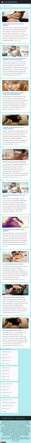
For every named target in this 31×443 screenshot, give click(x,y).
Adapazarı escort (6, 352)
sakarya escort (6, 395)
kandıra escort (6, 379)
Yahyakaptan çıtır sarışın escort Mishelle (14, 230)
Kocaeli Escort (11, 2)
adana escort (15, 441)
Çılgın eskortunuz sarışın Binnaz (14, 297)
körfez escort (5, 389)
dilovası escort (6, 370)
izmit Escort (20, 418)
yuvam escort (5, 408)
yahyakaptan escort (7, 405)
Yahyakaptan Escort (7, 6)
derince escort (6, 368)
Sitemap (4, 411)
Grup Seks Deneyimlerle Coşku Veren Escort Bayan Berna (13, 93)
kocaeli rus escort (7, 392)
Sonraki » (9, 349)
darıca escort (5, 363)
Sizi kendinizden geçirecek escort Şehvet (14, 195)
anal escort (5, 354)
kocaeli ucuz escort (7, 400)
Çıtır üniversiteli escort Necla (13, 264)
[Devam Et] (17, 40)
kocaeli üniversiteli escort (9, 403)
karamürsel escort (7, 384)
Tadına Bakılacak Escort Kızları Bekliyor (13, 24)
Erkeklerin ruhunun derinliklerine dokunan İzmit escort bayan (14, 59)
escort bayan (15, 440)
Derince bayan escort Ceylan (12, 330)
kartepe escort (6, 387)
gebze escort (5, 373)
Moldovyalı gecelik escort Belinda (14, 162)
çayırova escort (6, 360)
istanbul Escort (7, 418)
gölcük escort (5, 376)
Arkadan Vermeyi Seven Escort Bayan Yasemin (13, 128)
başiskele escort (6, 357)
